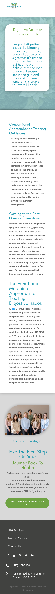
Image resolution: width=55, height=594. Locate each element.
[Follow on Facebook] (8, 555)
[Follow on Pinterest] (20, 555)
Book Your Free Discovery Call (27, 502)
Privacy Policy (16, 529)
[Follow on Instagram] (14, 555)
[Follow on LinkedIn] (32, 555)
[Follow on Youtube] (26, 555)
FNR (14, 309)
